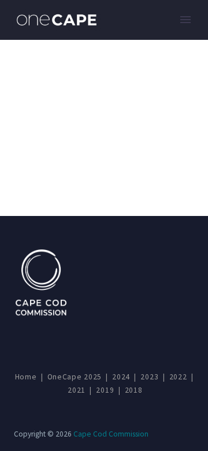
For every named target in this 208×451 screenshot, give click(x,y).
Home (26, 377)
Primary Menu (185, 19)
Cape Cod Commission (110, 434)
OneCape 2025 (74, 377)
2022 (178, 377)
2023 (149, 377)
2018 (134, 390)
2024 (121, 377)
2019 (105, 390)
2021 (77, 390)
